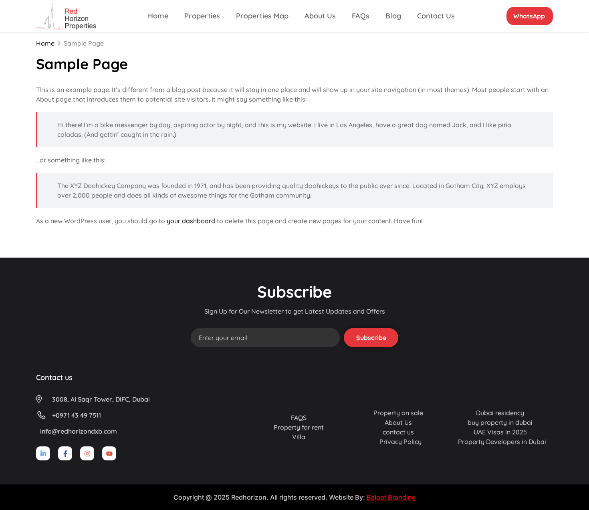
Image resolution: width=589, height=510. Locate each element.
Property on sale (398, 413)
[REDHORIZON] (66, 15)
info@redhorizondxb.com (78, 431)
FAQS (299, 418)
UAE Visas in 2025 (500, 432)
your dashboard (191, 221)
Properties (202, 15)
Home (158, 15)
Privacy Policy (400, 442)
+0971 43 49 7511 (76, 415)
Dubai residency (500, 413)
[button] (529, 16)
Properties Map (262, 15)
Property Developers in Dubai (502, 442)
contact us (398, 432)
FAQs (360, 15)
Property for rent (299, 427)
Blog (393, 15)
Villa (298, 437)
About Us (320, 15)
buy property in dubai (500, 422)
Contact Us (436, 15)
